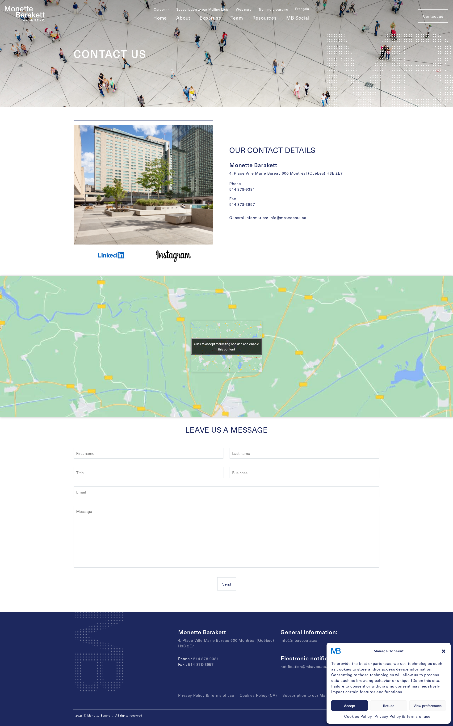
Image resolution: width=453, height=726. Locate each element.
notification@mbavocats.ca (306, 666)
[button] (443, 651)
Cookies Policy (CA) (258, 695)
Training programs (273, 9)
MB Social (298, 17)
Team (237, 17)
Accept (349, 705)
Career (160, 9)
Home (160, 17)
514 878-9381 (242, 189)
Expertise (210, 17)
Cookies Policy (358, 716)
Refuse (388, 705)
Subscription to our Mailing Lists (202, 9)
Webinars (243, 9)
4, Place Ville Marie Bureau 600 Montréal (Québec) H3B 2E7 (286, 173)
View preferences (428, 705)
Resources (264, 17)
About (183, 17)
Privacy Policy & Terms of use (402, 716)
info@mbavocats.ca (287, 217)
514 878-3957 (242, 204)
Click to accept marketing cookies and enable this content (226, 346)
